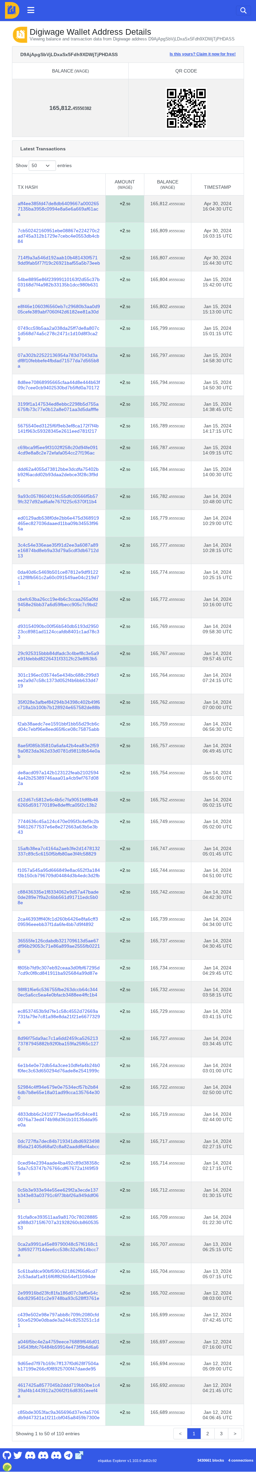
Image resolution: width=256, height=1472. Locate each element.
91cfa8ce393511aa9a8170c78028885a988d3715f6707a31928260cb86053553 (58, 1222)
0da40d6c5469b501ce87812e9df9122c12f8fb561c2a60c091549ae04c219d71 (58, 577)
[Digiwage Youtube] (30, 1455)
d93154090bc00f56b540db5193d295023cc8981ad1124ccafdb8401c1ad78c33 (58, 632)
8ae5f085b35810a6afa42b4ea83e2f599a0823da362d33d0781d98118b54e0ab (59, 751)
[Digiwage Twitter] (18, 1455)
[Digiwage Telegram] (68, 1455)
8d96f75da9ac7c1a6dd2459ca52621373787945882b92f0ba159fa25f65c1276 (58, 1044)
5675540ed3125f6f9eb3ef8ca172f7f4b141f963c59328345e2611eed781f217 (58, 428)
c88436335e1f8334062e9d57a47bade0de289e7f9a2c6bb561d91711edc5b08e (58, 897)
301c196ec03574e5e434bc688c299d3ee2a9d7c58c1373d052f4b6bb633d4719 (58, 680)
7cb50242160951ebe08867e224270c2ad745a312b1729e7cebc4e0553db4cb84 (59, 236)
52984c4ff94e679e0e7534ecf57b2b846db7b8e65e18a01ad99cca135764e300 (59, 1092)
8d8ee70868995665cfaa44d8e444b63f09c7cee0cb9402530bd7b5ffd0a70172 (59, 385)
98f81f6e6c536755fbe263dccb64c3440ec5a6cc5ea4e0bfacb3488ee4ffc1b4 (58, 992)
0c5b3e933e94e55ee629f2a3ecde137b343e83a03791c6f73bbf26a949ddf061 (58, 1195)
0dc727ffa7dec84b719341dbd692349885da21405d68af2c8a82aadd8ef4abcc (59, 1144)
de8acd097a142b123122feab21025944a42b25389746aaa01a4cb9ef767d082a (58, 778)
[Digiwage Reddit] (43, 1455)
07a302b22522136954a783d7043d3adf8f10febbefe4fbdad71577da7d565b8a (58, 361)
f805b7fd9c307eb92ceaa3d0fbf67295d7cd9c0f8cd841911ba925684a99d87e (59, 970)
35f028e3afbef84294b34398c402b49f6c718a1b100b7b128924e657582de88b (59, 704)
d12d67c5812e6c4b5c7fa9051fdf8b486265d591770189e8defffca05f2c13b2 (58, 802)
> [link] (235, 1433)
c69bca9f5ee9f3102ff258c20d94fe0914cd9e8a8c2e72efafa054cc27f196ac (58, 450)
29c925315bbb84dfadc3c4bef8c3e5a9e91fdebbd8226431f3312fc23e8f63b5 (58, 656)
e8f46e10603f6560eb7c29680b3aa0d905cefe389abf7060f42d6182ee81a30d (59, 309)
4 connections (240, 1460)
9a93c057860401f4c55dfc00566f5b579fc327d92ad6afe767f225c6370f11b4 (58, 499)
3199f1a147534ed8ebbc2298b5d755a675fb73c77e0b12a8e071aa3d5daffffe (58, 406)
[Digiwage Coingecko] (7, 1466)
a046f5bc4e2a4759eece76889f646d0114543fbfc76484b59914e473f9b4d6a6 (59, 1344)
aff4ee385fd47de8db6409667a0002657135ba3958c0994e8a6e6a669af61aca (58, 209)
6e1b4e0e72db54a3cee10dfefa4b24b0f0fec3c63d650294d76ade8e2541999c (59, 1068)
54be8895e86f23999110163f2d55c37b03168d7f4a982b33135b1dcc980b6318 (59, 285)
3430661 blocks (210, 1460)
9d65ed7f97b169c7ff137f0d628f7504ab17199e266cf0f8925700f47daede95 (58, 1366)
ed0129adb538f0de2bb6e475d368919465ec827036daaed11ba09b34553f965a (58, 523)
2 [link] (207, 1433)
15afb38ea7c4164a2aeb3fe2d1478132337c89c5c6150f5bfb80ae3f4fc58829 (59, 851)
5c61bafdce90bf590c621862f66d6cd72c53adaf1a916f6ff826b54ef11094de (58, 1273)
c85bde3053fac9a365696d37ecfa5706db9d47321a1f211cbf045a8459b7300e (59, 1415)
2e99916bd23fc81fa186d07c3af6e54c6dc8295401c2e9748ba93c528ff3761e (58, 1295)
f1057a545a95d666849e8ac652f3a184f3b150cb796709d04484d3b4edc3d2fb (59, 872)
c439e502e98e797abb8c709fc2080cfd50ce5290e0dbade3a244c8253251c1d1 (58, 1320)
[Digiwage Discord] (56, 1455)
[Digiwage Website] (79, 1455)
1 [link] (194, 1433)
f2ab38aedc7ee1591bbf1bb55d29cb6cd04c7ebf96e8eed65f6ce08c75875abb (58, 726)
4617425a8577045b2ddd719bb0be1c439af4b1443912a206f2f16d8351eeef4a (59, 1390)
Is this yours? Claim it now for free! (203, 54)
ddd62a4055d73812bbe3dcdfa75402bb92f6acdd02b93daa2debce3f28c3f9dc (58, 474)
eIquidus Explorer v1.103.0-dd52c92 (127, 1461)
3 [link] (221, 1433)
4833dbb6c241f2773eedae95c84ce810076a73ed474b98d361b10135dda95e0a (58, 1119)
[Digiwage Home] (12, 10)
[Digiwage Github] (7, 1455)
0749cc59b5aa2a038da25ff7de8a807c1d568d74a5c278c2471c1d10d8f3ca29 (58, 333)
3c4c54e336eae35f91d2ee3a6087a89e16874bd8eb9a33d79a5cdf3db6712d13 (58, 550)
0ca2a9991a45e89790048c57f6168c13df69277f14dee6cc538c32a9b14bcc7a (58, 1249)
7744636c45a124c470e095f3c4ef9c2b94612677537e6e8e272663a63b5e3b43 (58, 827)
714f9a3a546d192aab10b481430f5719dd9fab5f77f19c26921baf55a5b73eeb (59, 260)
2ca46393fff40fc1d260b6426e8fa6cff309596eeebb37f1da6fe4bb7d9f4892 (58, 921)
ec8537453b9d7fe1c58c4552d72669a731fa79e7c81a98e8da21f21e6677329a (59, 1017)
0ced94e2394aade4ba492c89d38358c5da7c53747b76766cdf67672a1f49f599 (58, 1168)
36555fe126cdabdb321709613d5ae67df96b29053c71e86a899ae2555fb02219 (59, 946)
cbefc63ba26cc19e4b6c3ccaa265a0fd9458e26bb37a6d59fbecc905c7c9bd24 (58, 604)
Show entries (44, 165)
